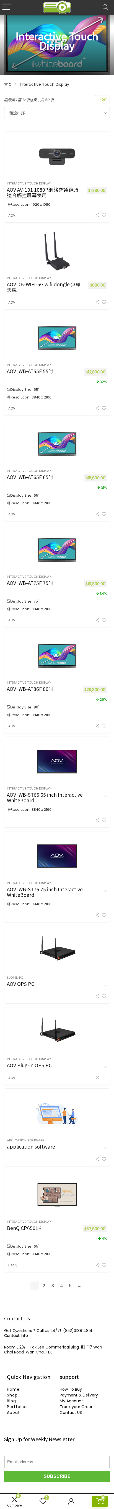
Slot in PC (15, 977)
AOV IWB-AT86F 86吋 (30, 688)
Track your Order (76, 1406)
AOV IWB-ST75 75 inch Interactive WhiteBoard (45, 892)
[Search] (105, 7)
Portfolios (17, 1406)
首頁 (8, 84)
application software (25, 1140)
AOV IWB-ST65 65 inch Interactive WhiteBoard (45, 797)
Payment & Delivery (79, 1395)
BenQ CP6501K (24, 1227)
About (13, 1412)
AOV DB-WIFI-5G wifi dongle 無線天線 (44, 287)
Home (13, 1389)
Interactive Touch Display (29, 183)
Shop (12, 1395)
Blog (11, 1401)
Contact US (71, 1412)
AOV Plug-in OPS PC (29, 1065)
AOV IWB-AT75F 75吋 (30, 582)
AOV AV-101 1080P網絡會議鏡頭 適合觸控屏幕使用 (42, 192)
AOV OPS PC (20, 983)
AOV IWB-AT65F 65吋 (30, 476)
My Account (71, 1401)
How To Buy (71, 1389)
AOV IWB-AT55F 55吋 (30, 371)
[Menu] (6, 7)
